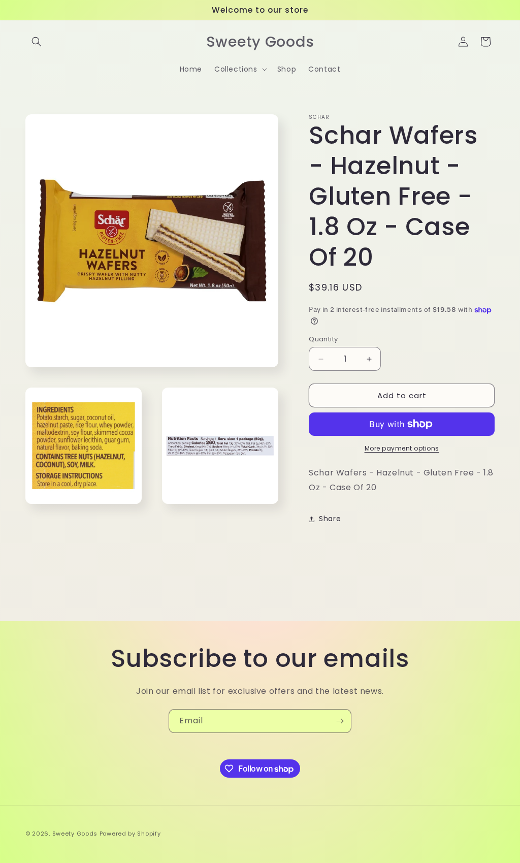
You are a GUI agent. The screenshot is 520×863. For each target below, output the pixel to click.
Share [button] (330, 519)
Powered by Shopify (130, 833)
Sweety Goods (75, 833)
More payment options (402, 448)
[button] (36, 41)
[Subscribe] (340, 721)
